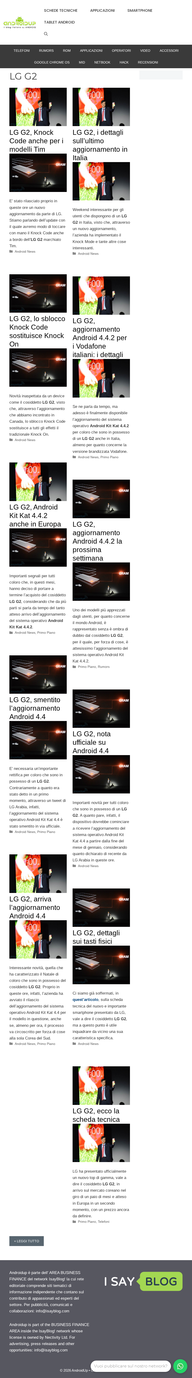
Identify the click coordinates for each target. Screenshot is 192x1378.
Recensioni (148, 62)
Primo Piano (109, 457)
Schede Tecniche (61, 10)
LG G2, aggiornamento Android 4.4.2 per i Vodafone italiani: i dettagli (100, 337)
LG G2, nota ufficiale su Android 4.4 (92, 742)
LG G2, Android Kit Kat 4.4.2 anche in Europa (35, 515)
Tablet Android (59, 22)
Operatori (121, 50)
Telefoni (22, 50)
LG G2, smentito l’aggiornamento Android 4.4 (34, 708)
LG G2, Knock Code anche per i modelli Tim (36, 140)
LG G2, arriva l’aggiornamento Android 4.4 (34, 907)
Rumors (46, 50)
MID (82, 62)
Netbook (102, 62)
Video (145, 50)
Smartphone (139, 10)
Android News (25, 251)
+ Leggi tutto (26, 1241)
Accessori (169, 50)
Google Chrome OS (52, 62)
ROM (67, 50)
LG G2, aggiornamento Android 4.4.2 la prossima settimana (97, 541)
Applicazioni (102, 10)
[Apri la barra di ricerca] (46, 34)
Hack (124, 62)
